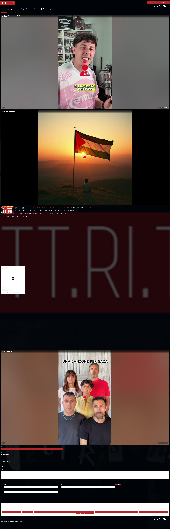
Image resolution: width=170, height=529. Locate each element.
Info (156, 2)
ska (149, 511)
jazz (60, 511)
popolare (125, 511)
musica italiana (77, 511)
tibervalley (157, 511)
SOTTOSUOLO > (150, 2)
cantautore (23, 511)
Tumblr (162, 6)
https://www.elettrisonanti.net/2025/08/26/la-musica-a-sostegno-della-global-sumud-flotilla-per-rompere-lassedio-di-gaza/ (45, 211)
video (6, 12)
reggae (137, 511)
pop (121, 511)
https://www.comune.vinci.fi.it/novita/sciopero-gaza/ (15, 216)
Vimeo (159, 6)
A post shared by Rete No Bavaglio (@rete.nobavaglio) (13, 292)
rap (133, 511)
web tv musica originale (89, 513)
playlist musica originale (110, 511)
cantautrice (28, 511)
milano (66, 511)
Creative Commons (19, 521)
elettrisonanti (9, 12)
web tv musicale (82, 513)
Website (5, 490)
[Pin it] (6, 454)
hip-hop (49, 511)
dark (32, 511)
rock (139, 511)
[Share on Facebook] (3, 454)
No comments (19, 12)
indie (52, 511)
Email (62, 484)
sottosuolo (2, 12)
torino (161, 511)
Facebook (156, 6)
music (70, 511)
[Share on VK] (8, 454)
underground (166, 511)
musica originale (83, 511)
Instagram (164, 6)
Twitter (154, 6)
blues (14, 511)
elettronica (38, 511)
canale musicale (18, 511)
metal (63, 511)
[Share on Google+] (5, 454)
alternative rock (9, 511)
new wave (92, 511)
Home (168, 2)
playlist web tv (118, 511)
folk (41, 511)
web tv (78, 513)
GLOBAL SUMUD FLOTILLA (77, 208)
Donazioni (160, 2)
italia (55, 511)
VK (165, 6)
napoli (89, 511)
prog (128, 511)
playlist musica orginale (102, 511)
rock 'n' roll (143, 511)
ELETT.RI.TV (7, 3)
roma (147, 511)
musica (73, 511)
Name (5, 484)
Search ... (167, 6)
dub (34, 511)
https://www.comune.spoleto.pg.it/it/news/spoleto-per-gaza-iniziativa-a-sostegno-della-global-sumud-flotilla (41, 213)
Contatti (164, 2)
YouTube (157, 6)
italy (58, 511)
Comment (2, 469)
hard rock (45, 511)
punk (131, 511)
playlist (96, 511)
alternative (4, 511)
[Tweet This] (1, 454)
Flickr (160, 6)
